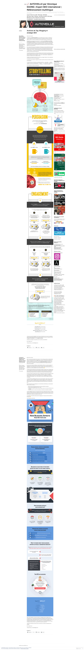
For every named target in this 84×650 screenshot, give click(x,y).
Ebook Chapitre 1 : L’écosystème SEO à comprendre (58, 130)
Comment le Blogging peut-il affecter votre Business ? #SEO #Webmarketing (22, 360)
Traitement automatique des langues (22, 48)
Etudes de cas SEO (33, 14)
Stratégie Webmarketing (21, 47)
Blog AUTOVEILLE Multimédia (57, 247)
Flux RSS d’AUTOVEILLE (59, 296)
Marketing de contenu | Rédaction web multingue (36, 17)
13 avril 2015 (20, 42)
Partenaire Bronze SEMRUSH (57, 105)
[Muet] (62, 187)
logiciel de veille (42, 37)
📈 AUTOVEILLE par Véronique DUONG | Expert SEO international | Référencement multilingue (44, 6)
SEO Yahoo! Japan (30, 16)
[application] (59, 186)
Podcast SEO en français (57, 98)
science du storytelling (36, 39)
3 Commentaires (21, 50)
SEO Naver (36, 16)
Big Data (20, 365)
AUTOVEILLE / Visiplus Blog (57, 237)
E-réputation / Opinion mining (21, 44)
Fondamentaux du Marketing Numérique (58, 111)
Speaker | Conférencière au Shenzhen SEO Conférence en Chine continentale (59, 309)
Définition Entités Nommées (57, 248)
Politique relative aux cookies (24, 648)
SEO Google (40, 14)
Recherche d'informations (21, 368)
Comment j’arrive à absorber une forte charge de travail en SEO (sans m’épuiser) (59, 287)
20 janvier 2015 (21, 363)
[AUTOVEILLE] (54, 267)
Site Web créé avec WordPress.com (23, 645)
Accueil (28, 14)
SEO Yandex (49, 16)
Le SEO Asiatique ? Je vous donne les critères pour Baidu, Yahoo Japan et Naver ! (59, 307)
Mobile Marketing (21, 45)
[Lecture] (55, 187)
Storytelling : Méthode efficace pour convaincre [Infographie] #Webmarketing (22, 38)
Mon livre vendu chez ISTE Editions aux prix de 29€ (59, 152)
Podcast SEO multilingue (57, 100)
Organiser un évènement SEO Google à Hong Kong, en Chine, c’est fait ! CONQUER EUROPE (59, 311)
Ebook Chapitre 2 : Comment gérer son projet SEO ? (59, 131)
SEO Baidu (45, 14)
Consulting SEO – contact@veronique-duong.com (36, 19)
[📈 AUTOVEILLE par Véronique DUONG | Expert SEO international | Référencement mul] (42, 27)
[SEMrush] (55, 193)
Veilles (23, 369)
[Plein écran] (63, 187)
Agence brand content (56, 236)
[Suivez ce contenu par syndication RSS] (54, 296)
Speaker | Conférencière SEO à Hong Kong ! (59, 312)
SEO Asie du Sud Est (43, 16)
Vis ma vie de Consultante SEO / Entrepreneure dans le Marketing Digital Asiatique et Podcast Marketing (58, 289)
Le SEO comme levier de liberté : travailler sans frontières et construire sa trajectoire (59, 285)
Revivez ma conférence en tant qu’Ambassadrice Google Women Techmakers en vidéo (59, 305)
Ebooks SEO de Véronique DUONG (58, 128)
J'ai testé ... (24, 44)
